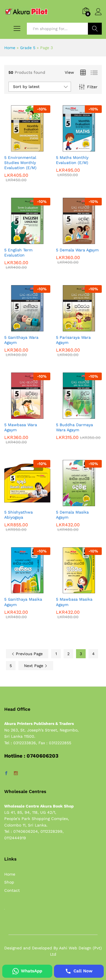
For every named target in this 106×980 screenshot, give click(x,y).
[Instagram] (16, 773)
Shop (9, 882)
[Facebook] (6, 773)
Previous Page (28, 653)
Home (9, 47)
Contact (12, 890)
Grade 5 (27, 47)
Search (95, 29)
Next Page (34, 665)
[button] (20, 148)
